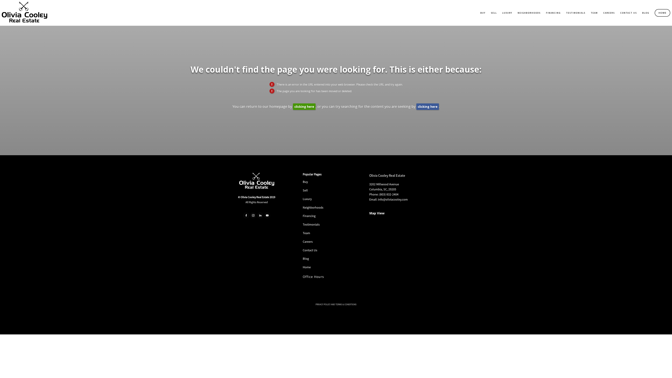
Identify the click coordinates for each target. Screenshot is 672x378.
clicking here (304, 106)
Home (663, 13)
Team (594, 12)
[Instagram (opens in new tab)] (253, 215)
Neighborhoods (529, 12)
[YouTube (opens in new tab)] (267, 215)
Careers (609, 12)
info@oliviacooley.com (393, 199)
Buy (482, 12)
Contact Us (628, 12)
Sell (494, 12)
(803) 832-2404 (388, 194)
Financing (553, 12)
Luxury (507, 12)
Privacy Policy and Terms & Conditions (336, 304)
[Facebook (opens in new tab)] (246, 215)
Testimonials (575, 12)
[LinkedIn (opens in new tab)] (260, 215)
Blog (645, 12)
